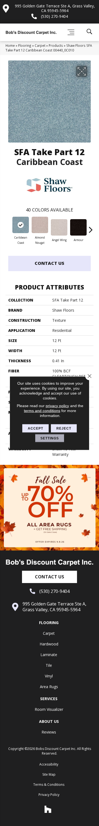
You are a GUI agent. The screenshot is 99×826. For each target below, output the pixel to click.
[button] (49, 577)
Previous (8, 227)
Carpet (40, 45)
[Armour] (78, 227)
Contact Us (49, 263)
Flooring (24, 45)
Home (10, 45)
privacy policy (57, 405)
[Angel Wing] (59, 227)
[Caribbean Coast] (20, 224)
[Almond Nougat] (40, 224)
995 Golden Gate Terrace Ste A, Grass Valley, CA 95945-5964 (55, 8)
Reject (63, 428)
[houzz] (48, 809)
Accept (35, 428)
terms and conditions (42, 410)
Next (91, 227)
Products (56, 45)
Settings (49, 438)
